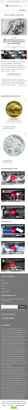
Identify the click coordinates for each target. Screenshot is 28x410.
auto (18, 79)
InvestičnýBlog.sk (8, 82)
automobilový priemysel (21, 80)
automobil (21, 79)
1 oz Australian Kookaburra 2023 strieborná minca (8, 162)
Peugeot (13, 83)
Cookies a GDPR (5, 291)
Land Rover (22, 82)
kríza (18, 82)
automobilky (3, 80)
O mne (3, 286)
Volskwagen (18, 83)
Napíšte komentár (23, 85)
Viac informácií (20, 405)
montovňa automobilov (6, 83)
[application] (13, 178)
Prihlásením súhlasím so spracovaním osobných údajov (14, 309)
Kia (16, 82)
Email (2, 304)
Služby (3, 280)
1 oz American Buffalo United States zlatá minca (9, 128)
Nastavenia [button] (10, 405)
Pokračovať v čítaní (14, 74)
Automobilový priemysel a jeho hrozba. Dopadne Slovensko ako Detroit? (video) (14, 41)
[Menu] (25, 5)
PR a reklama (4, 283)
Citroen (2, 82)
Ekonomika (14, 37)
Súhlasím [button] (14, 407)
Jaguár (13, 82)
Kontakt (3, 289)
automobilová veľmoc (11, 80)
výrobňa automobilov (11, 85)
